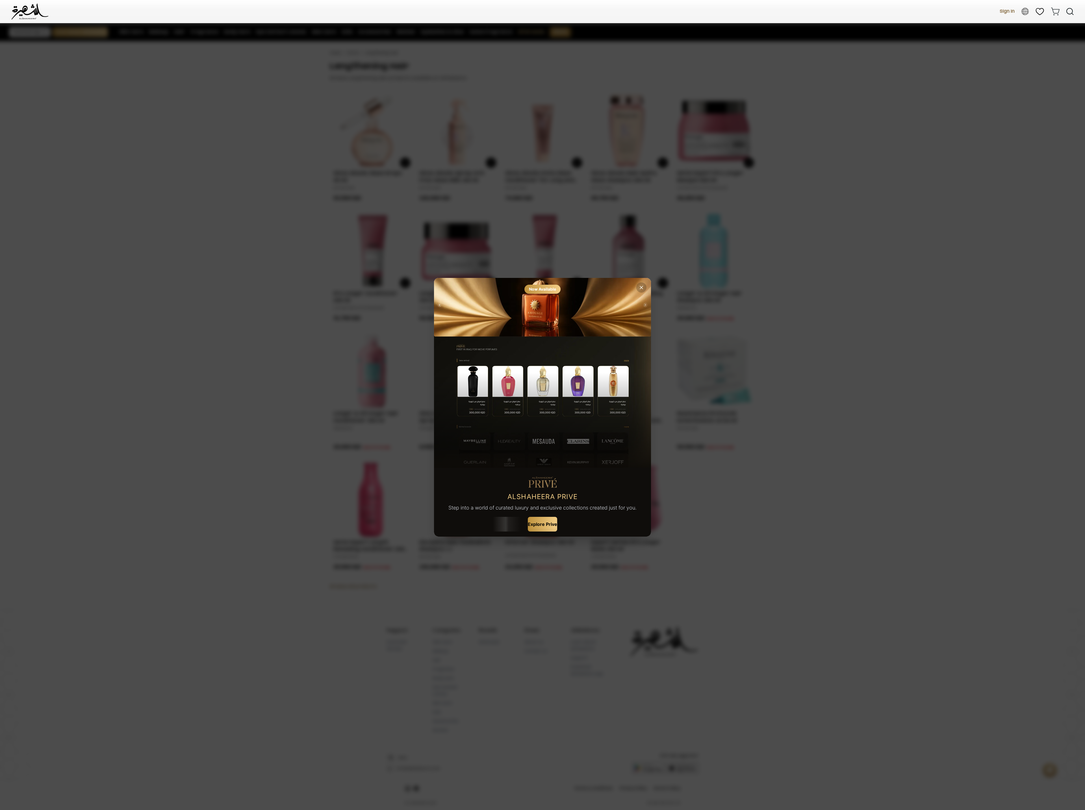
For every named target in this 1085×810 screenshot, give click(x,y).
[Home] (30, 11)
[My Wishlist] (1040, 11)
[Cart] (1055, 11)
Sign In (1007, 11)
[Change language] (1025, 11)
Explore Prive (542, 524)
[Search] (1070, 11)
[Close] (641, 287)
